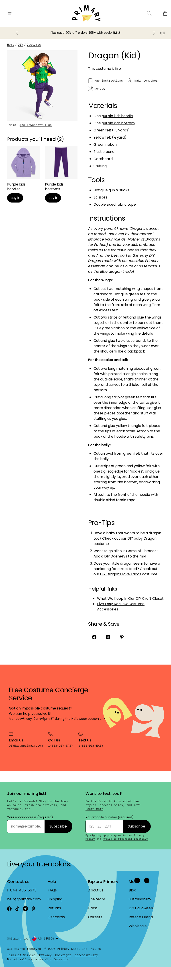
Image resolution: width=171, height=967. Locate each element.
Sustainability (140, 899)
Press (93, 908)
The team (96, 899)
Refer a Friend (141, 917)
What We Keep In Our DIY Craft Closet (130, 598)
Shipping (55, 899)
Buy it (15, 198)
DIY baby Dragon (142, 538)
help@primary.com (24, 899)
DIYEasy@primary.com (26, 745)
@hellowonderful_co (36, 125)
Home (10, 44)
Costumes (34, 44)
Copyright (63, 955)
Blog (132, 890)
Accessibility (86, 955)
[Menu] (10, 13)
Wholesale (138, 926)
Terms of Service (21, 955)
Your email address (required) (30, 817)
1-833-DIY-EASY (60, 745)
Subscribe (58, 826)
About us (95, 890)
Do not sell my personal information (38, 959)
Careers (95, 917)
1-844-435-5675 (22, 890)
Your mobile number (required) (110, 817)
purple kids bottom (118, 123)
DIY (20, 44)
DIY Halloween (141, 908)
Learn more (94, 809)
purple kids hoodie (117, 115)
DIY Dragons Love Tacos (120, 574)
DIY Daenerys (115, 556)
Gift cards (56, 917)
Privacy (45, 955)
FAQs (52, 890)
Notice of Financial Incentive (125, 838)
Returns (54, 908)
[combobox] (49, 938)
